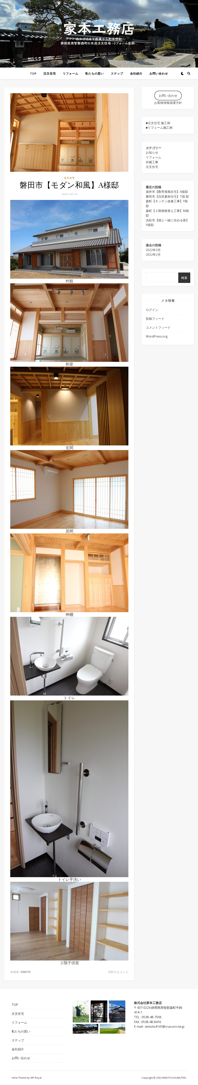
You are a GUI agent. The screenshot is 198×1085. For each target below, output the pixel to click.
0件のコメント (118, 972)
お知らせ (152, 152)
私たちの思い (94, 73)
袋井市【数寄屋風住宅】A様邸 (167, 192)
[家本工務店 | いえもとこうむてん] (99, 34)
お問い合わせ (158, 73)
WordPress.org (157, 336)
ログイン (152, 310)
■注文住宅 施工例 (158, 123)
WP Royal (35, 1077)
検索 (184, 278)
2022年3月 (153, 250)
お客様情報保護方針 (168, 103)
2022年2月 (153, 254)
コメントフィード (158, 327)
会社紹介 (136, 73)
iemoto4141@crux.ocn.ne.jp (164, 1026)
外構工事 (152, 162)
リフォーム (70, 73)
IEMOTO (25, 972)
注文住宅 (50, 73)
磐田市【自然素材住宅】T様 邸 (167, 196)
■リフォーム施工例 (159, 127)
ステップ (117, 73)
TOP (33, 73)
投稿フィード (155, 319)
